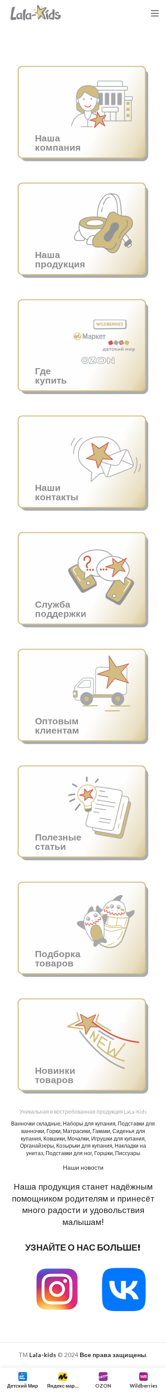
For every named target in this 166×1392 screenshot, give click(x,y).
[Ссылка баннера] (83, 111)
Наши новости (83, 1167)
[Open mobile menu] (155, 13)
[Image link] (124, 1288)
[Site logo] (36, 12)
